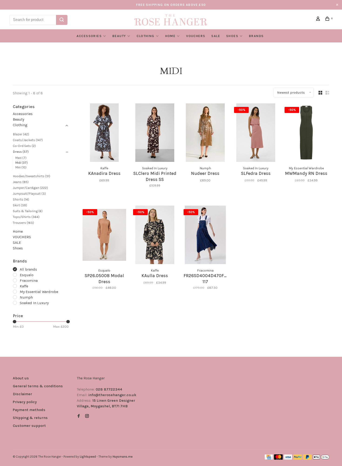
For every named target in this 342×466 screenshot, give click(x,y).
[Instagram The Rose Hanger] (87, 416)
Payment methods (29, 410)
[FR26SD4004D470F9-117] (205, 236)
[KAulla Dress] (155, 236)
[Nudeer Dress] (205, 133)
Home (170, 36)
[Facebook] (78, 416)
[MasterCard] (278, 458)
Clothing (145, 36)
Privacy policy (25, 402)
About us (21, 378)
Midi (21, 162)
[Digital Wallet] (321, 458)
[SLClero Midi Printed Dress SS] (155, 133)
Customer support (29, 425)
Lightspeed (88, 456)
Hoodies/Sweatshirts (31, 176)
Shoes (232, 36)
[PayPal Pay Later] (307, 458)
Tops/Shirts (26, 217)
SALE (215, 36)
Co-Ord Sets (24, 146)
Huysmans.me (122, 456)
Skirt (20, 205)
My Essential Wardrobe (39, 291)
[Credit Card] (269, 458)
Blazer (21, 134)
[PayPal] (297, 458)
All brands (28, 269)
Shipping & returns (30, 417)
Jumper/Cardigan (30, 188)
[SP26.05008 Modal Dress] (104, 236)
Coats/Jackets (28, 140)
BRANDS (256, 36)
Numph (26, 297)
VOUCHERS (195, 36)
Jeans (21, 182)
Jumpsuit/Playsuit (29, 194)
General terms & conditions (38, 386)
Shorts (21, 199)
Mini (21, 167)
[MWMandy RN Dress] (306, 133)
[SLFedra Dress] (256, 133)
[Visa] (288, 458)
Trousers (23, 223)
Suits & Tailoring (28, 211)
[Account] (319, 19)
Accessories (89, 36)
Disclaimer (22, 394)
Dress (21, 152)
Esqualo (27, 275)
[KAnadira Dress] (104, 133)
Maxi (21, 158)
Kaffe (24, 286)
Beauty (119, 36)
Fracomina (29, 280)
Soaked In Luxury (34, 303)
